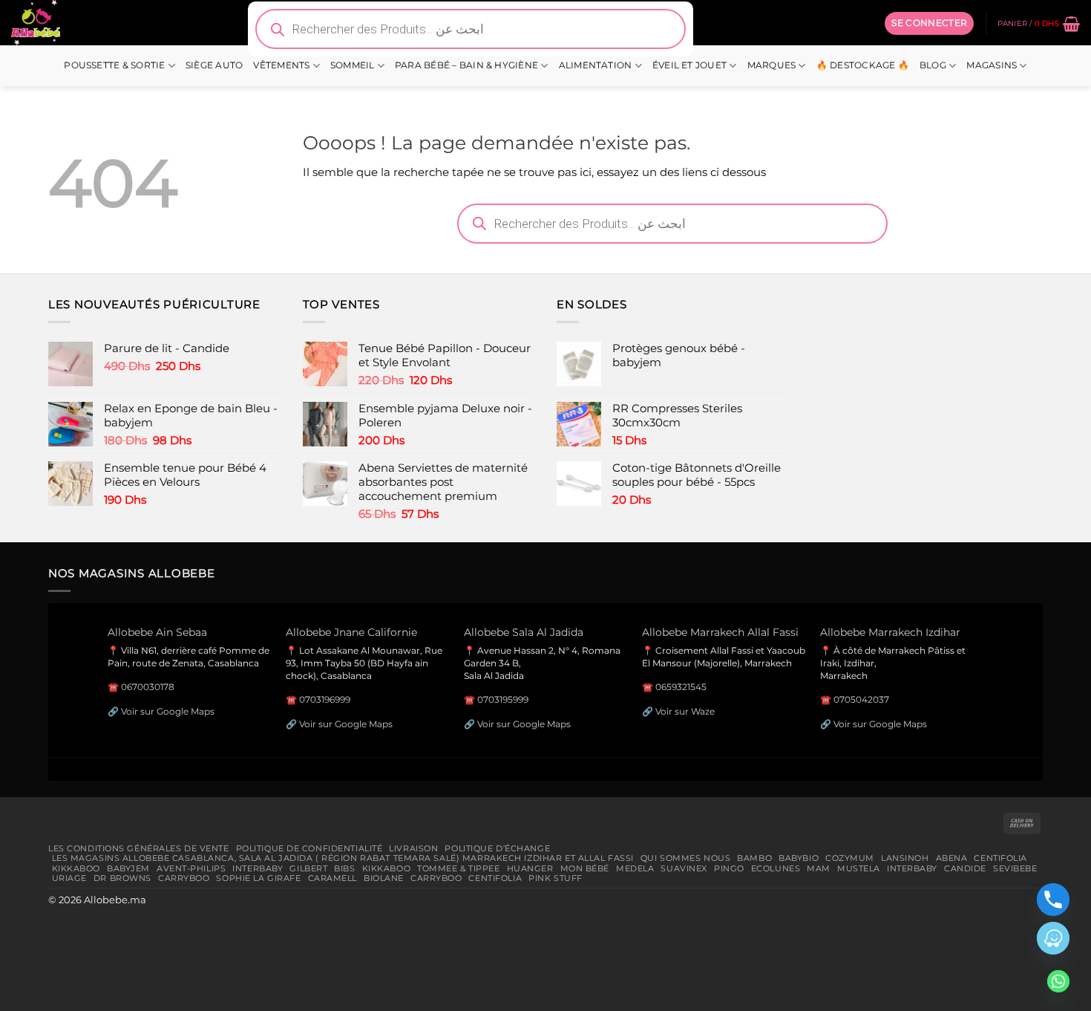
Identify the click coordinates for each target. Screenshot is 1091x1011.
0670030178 (147, 686)
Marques (771, 65)
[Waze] (1053, 938)
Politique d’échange (497, 848)
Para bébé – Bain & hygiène (466, 65)
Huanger (530, 868)
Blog (933, 65)
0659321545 (681, 686)
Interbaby (257, 868)
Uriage (69, 878)
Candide (965, 868)
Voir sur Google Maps (167, 711)
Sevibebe (1015, 868)
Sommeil (352, 65)
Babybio (799, 858)
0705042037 (861, 699)
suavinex (684, 868)
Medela (635, 868)
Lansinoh (905, 858)
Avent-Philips (191, 868)
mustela (858, 868)
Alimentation (595, 65)
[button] (929, 23)
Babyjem (128, 868)
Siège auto (214, 65)
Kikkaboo (76, 868)
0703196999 (324, 699)
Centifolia (1000, 858)
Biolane (384, 878)
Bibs (344, 868)
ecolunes (776, 868)
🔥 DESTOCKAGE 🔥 (862, 65)
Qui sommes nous (685, 858)
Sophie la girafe (258, 878)
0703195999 (502, 699)
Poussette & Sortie (114, 65)
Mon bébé (585, 868)
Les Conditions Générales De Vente (138, 848)
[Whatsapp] (1058, 981)
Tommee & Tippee (458, 868)
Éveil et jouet (689, 65)
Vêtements (281, 65)
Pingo (729, 868)
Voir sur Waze (685, 711)
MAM (818, 868)
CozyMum (849, 858)
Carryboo (184, 878)
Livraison (413, 848)
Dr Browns (122, 878)
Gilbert (308, 868)
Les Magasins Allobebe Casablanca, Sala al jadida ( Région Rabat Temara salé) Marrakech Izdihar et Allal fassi (343, 858)
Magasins (991, 65)
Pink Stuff (555, 878)
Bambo (754, 858)
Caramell (333, 878)
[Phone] (1053, 899)
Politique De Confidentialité (309, 848)
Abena (952, 858)
